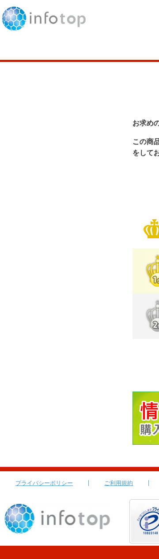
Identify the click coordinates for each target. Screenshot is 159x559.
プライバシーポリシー (44, 483)
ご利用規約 (118, 483)
